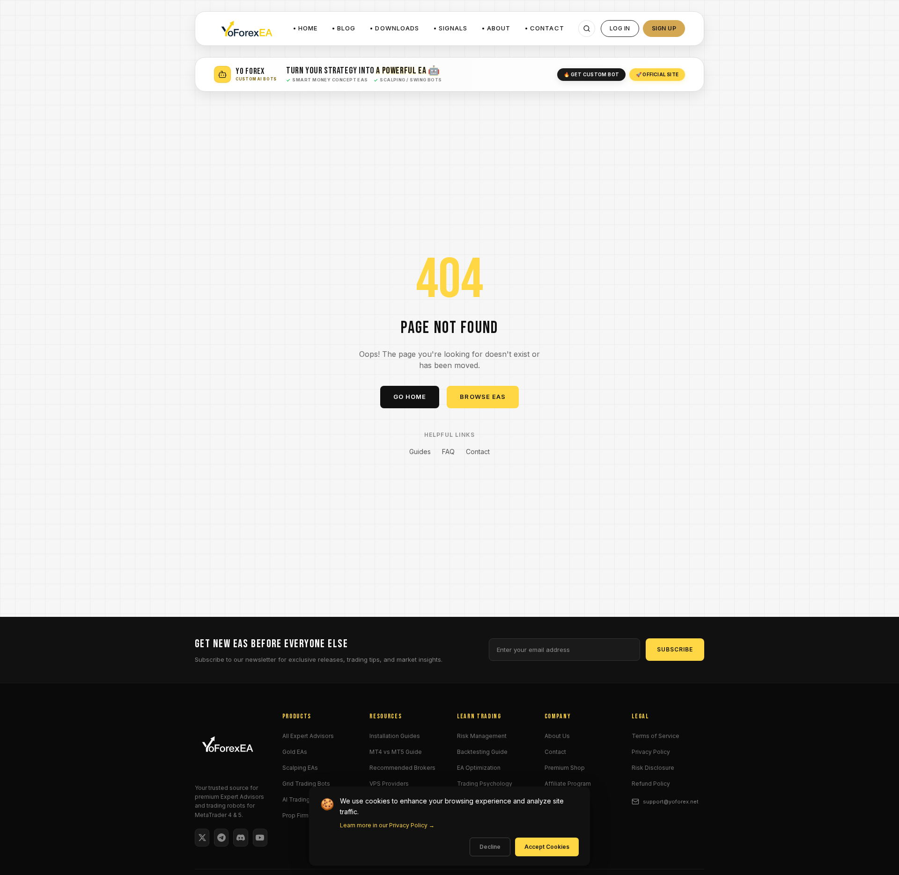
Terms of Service (655, 735)
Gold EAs (294, 751)
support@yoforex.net (671, 801)
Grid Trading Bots (306, 783)
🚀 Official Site (657, 74)
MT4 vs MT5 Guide (395, 751)
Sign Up (664, 28)
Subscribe (675, 649)
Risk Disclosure (653, 767)
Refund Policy (651, 783)
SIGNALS (453, 28)
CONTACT (547, 28)
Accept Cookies (546, 846)
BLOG (346, 28)
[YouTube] (260, 837)
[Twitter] (202, 837)
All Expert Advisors (308, 735)
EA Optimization (479, 767)
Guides (420, 452)
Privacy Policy (651, 751)
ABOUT (498, 28)
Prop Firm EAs (301, 815)
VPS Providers (389, 783)
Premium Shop (565, 767)
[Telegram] (221, 837)
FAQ (448, 452)
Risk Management (482, 735)
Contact (478, 452)
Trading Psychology (484, 783)
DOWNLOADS (397, 28)
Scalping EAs (300, 767)
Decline (490, 846)
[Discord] (240, 837)
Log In (620, 28)
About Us (557, 735)
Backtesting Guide (482, 751)
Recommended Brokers (402, 767)
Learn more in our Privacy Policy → (387, 825)
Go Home (409, 396)
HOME (307, 28)
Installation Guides (394, 735)
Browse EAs (482, 396)
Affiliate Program (568, 783)
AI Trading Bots (303, 799)
